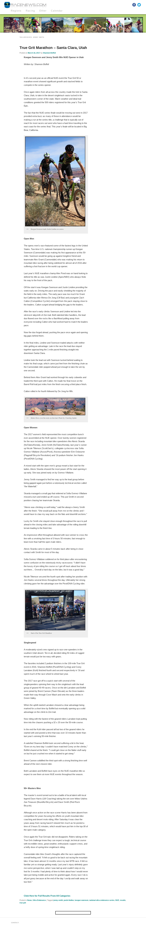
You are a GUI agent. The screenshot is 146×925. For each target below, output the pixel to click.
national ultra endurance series (101, 900)
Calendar (57, 11)
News (29, 900)
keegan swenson (81, 900)
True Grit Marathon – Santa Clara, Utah (53, 48)
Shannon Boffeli (49, 53)
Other (43, 11)
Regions (16, 11)
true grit (23, 903)
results (123, 900)
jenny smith (58, 900)
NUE (117, 900)
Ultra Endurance (39, 900)
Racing (30, 11)
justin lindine (69, 900)
